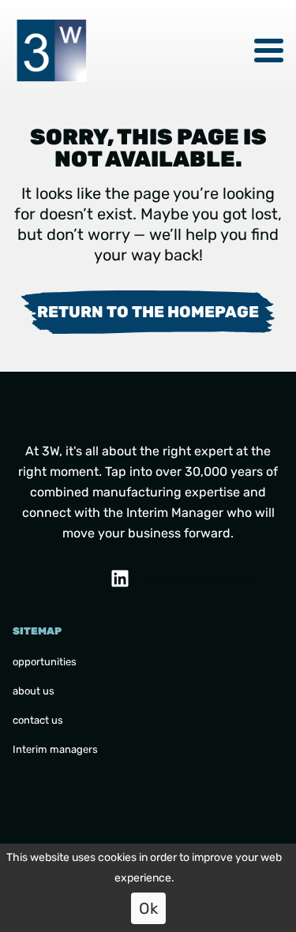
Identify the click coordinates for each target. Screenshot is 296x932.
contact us (38, 720)
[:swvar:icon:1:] (157, 579)
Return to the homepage (148, 311)
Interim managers (55, 749)
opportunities (45, 662)
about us (33, 691)
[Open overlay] (268, 50)
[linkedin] (120, 578)
